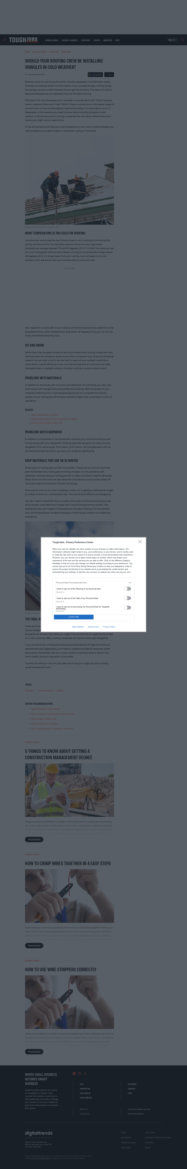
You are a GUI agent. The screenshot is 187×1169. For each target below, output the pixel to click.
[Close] (140, 542)
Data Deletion (78, 627)
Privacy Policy (109, 627)
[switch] (127, 589)
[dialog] (93, 584)
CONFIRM (74, 617)
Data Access (93, 627)
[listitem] (93, 582)
